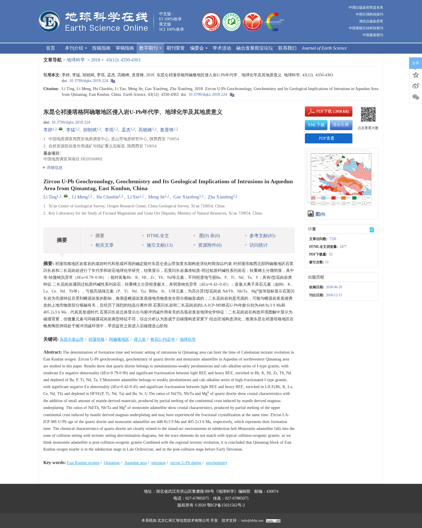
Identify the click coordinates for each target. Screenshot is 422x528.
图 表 (209, 235)
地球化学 (188, 339)
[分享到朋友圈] (415, 97)
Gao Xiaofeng (186, 196)
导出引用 (341, 125)
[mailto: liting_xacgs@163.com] (66, 195)
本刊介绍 (74, 48)
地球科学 (76, 59)
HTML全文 (158, 235)
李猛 (70, 129)
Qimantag (112, 463)
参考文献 (262, 235)
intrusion (158, 463)
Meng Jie (156, 196)
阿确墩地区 (119, 339)
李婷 (48, 129)
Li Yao (133, 196)
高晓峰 (145, 129)
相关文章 (104, 245)
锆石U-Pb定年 (162, 339)
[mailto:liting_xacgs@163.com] (61, 128)
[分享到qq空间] (415, 74)
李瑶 (109, 129)
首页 (50, 48)
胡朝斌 (90, 129)
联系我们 (287, 48)
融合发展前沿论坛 (254, 48)
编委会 (197, 48)
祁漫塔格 (96, 339)
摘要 (99, 235)
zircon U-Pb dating (185, 463)
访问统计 (258, 245)
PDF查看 (326, 138)
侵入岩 (140, 339)
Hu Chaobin (107, 196)
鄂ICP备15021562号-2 (226, 505)
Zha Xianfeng (220, 196)
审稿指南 (125, 48)
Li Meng (80, 196)
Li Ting (50, 196)
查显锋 (167, 129)
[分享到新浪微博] (415, 85)
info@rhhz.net (252, 520)
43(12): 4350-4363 (123, 59)
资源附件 (210, 245)
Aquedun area (135, 463)
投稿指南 (101, 48)
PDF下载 (319, 111)
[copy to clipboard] (231, 94)
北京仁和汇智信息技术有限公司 (183, 520)
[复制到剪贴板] (112, 81)
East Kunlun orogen (83, 463)
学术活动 (222, 48)
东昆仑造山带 (72, 339)
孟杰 (126, 129)
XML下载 (316, 125)
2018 (95, 59)
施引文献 (160, 245)
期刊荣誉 (176, 48)
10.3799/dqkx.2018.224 (88, 81)
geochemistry (216, 463)
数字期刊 (148, 48)
